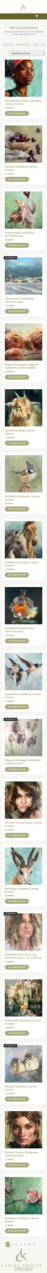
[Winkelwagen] (37, 16)
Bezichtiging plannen (17, 113)
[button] (44, 16)
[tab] (8, 44)
